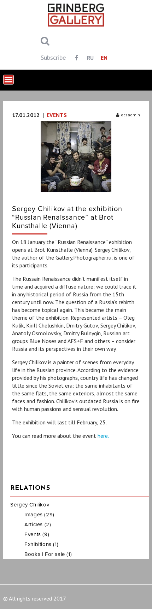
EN (104, 57)
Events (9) (36, 534)
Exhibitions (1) (41, 544)
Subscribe (53, 57)
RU (90, 57)
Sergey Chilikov (29, 504)
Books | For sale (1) (48, 554)
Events (57, 114)
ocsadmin (130, 114)
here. (103, 435)
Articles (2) (37, 524)
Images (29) (39, 514)
